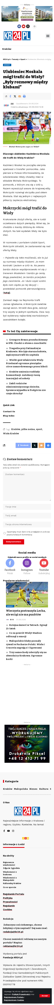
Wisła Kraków (11, 433)
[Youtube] (23, 26)
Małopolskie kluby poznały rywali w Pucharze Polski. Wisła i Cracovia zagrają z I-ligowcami (25, 644)
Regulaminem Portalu (14, 997)
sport (39, 429)
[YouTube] (8, 831)
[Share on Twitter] (15, 96)
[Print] (24, 96)
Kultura (43, 789)
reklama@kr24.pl (13, 946)
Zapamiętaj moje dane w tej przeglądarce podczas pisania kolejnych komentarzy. (28, 533)
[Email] (19, 96)
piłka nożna (28, 429)
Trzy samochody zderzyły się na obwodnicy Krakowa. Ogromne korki (26, 656)
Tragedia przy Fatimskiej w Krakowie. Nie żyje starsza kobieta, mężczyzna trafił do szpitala (26, 351)
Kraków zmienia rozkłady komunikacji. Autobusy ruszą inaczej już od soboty (23, 375)
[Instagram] (28, 26)
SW (12, 104)
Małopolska (21, 789)
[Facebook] (19, 26)
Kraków (15, 429)
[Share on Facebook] (10, 96)
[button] (47, 35)
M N (12, 620)
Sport (7, 65)
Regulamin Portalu (13, 894)
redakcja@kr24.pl (13, 931)
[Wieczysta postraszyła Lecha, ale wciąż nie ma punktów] (27, 594)
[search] (37, 35)
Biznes (33, 789)
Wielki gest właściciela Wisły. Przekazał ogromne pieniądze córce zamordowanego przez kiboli (27, 363)
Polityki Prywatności (21, 994)
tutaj (6, 292)
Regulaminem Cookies (14, 1000)
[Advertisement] (27, 694)
